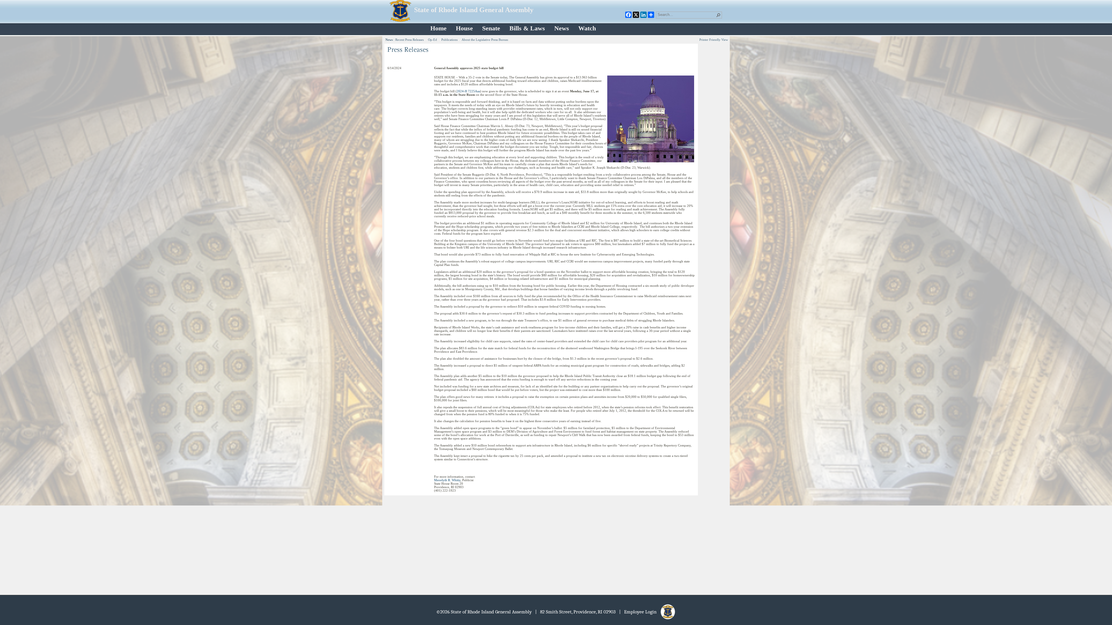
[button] (718, 15)
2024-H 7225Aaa (468, 91)
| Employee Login (639, 612)
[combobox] (687, 14)
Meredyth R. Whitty (447, 480)
